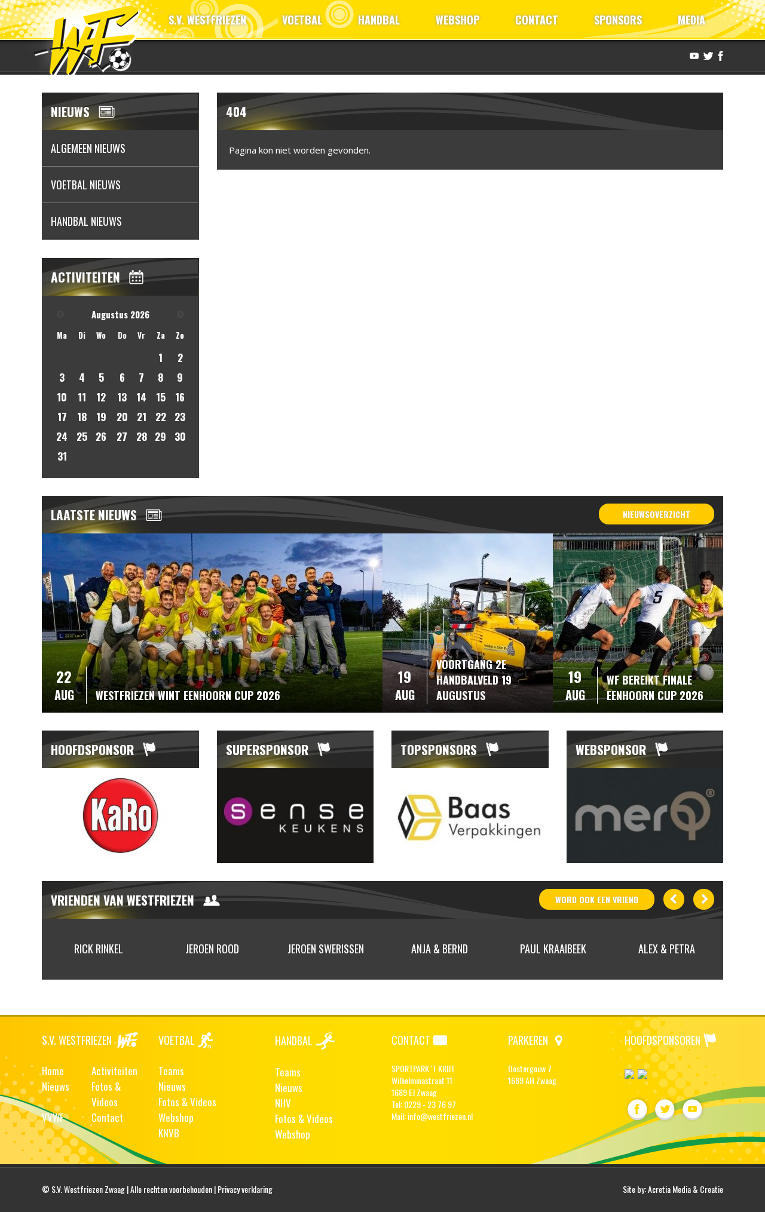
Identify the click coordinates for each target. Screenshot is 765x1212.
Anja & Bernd (439, 948)
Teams (171, 1070)
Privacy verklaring (245, 1189)
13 (122, 396)
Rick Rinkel (98, 948)
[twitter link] (706, 55)
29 (160, 436)
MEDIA (691, 19)
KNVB (168, 1132)
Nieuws (55, 1086)
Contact (107, 1117)
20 (122, 416)
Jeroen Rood (212, 948)
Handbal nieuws (86, 221)
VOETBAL (302, 19)
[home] (91, 38)
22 (160, 416)
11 (82, 396)
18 (82, 416)
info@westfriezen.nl (440, 1116)
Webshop (176, 1117)
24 (62, 436)
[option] (120, 816)
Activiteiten (114, 1070)
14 (141, 396)
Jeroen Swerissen (325, 948)
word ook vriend (596, 899)
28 (141, 436)
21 (141, 416)
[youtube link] (693, 55)
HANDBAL (379, 19)
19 (101, 416)
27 (122, 436)
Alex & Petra (666, 948)
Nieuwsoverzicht (656, 514)
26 (101, 436)
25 (81, 436)
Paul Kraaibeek (553, 948)
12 (101, 396)
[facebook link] (719, 55)
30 (180, 436)
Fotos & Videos (106, 1094)
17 (62, 416)
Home (53, 1070)
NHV (283, 1103)
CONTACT (536, 19)
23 (180, 416)
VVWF (52, 1117)
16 (180, 396)
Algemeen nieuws (88, 148)
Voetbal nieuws (86, 184)
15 (161, 396)
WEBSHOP (457, 19)
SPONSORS (618, 19)
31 (62, 456)
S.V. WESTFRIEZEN (207, 19)
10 (62, 396)
